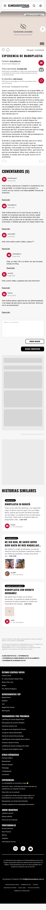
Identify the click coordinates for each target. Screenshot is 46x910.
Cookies (35, 884)
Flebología (5, 768)
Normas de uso (26, 884)
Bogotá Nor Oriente (8, 707)
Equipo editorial (7, 816)
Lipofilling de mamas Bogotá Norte (13, 719)
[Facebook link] (23, 849)
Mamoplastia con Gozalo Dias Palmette (15, 801)
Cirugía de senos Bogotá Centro (12, 749)
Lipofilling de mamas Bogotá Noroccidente (16, 739)
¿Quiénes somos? (7, 813)
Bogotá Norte (6, 697)
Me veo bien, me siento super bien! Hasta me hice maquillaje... (23, 543)
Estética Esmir (6, 675)
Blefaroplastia (11, 538)
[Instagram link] (15, 849)
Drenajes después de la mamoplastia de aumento (18, 804)
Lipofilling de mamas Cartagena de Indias (15, 746)
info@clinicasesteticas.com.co (33, 879)
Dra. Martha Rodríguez (9, 689)
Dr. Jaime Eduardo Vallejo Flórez (12, 679)
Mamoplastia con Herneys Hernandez (19, 591)
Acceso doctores (7, 828)
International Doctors (9, 842)
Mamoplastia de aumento (14, 586)
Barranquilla (6, 711)
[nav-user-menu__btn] (40, 5)
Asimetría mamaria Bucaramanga (13, 736)
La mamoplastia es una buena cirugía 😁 (15, 783)
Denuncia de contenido (9, 820)
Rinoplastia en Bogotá (17, 504)
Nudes (4, 685)
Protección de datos (12, 884)
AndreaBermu (15, 61)
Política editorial (34, 887)
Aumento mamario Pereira (10, 742)
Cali (3, 704)
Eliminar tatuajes (7, 764)
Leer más (23, 519)
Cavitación (5, 774)
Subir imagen (34, 341)
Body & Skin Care (7, 682)
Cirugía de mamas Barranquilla (12, 733)
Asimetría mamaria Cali (9, 726)
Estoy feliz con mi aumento (10, 792)
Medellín (5, 701)
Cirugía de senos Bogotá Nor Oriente (14, 729)
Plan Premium (6, 832)
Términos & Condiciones (22, 890)
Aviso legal (22, 887)
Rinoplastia (10, 500)
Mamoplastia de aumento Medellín (13, 723)
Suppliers (5, 838)
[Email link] (30, 849)
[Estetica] (19, 6)
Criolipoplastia (6, 771)
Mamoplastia (6, 761)
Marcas (4, 835)
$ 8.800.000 (22, 69)
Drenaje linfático (7, 758)
